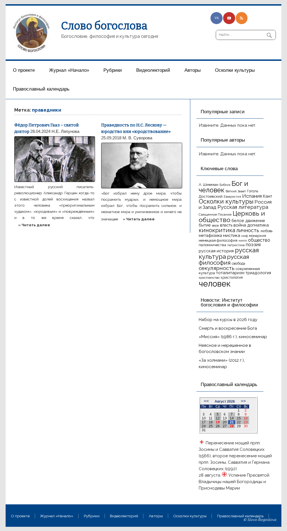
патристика (236, 245)
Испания (252, 196)
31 (204, 430)
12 (218, 418)
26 (218, 426)
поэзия (253, 244)
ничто (243, 240)
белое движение (248, 220)
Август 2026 (225, 401)
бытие (205, 225)
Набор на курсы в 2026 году (228, 319)
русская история (216, 250)
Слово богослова (104, 25)
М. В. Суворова (137, 137)
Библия (224, 184)
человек (215, 283)
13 (225, 418)
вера (215, 225)
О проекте (24, 70)
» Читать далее (34, 225)
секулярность (217, 268)
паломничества (212, 245)
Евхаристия (232, 196)
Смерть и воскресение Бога (228, 328)
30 (246, 426)
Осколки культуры (235, 70)
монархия (257, 236)
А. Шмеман (208, 184)
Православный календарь (41, 89)
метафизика (210, 235)
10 (204, 418)
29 (239, 426)
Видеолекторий (153, 70)
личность (247, 230)
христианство (209, 278)
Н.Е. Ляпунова (65, 131)
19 (218, 422)
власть (226, 225)
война (239, 225)
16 (246, 418)
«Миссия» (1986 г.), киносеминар (233, 336)
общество (259, 240)
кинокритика (217, 230)
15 (239, 418)
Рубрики (112, 70)
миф (244, 236)
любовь (266, 231)
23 (246, 422)
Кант (267, 196)
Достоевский (211, 196)
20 (225, 422)
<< (206, 401)
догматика (258, 225)
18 (211, 422)
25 (211, 426)
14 (232, 418)
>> (243, 401)
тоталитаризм (230, 272)
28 (232, 426)
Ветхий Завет (236, 191)
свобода (238, 263)
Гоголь (252, 191)
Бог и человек (223, 187)
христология (232, 277)
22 (239, 422)
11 (210, 418)
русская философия (224, 259)
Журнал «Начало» (69, 70)
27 (225, 426)
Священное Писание (215, 214)
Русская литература (242, 207)
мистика (231, 235)
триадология (258, 272)
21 (232, 422)
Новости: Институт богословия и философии (229, 302)
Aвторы (192, 70)
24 (204, 426)
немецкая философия (218, 240)
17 (204, 422)
